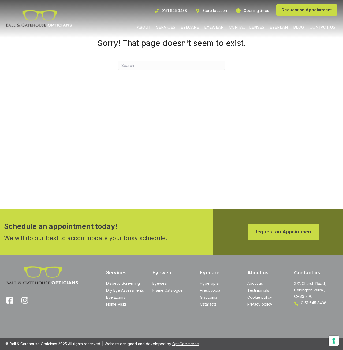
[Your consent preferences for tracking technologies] (334, 341)
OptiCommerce (185, 343)
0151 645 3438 (313, 303)
